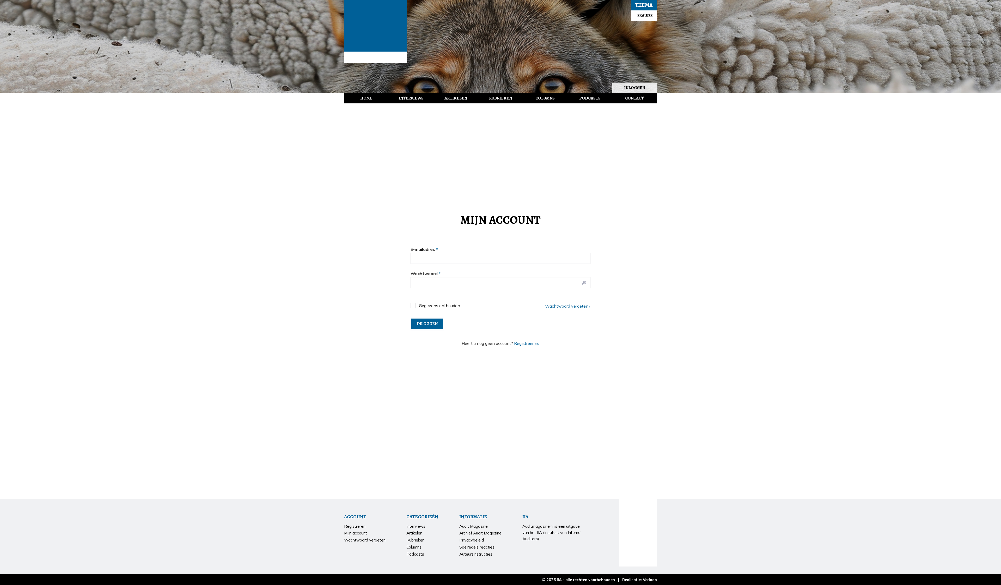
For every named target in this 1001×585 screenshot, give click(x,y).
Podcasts (590, 98)
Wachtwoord (426, 273)
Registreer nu (526, 343)
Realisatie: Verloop (639, 579)
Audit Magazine (375, 26)
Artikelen (455, 98)
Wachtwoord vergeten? (567, 306)
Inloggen (634, 88)
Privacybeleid (471, 540)
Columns (545, 98)
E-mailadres (424, 249)
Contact (634, 98)
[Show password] (584, 282)
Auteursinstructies (475, 554)
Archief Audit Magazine (480, 533)
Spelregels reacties (477, 547)
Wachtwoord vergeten (365, 540)
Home (366, 98)
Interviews (411, 98)
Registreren (354, 526)
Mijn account (355, 533)
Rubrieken (500, 98)
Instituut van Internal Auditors (375, 57)
